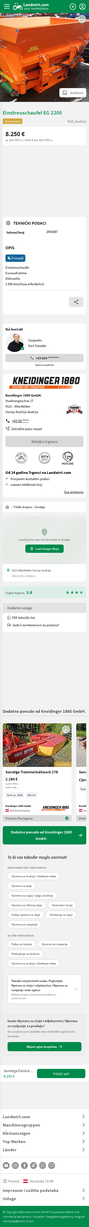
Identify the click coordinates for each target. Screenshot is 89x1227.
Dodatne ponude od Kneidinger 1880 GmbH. (44, 711)
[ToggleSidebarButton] (7, 6)
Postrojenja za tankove (25, 954)
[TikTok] (33, 1165)
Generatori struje (62, 905)
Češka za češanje (21, 944)
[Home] (31, 6)
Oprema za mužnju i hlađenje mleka (33, 876)
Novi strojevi (12, 121)
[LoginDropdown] (82, 7)
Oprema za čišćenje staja (26, 905)
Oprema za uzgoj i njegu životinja (32, 895)
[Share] (76, 302)
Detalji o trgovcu (44, 441)
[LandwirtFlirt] (51, 1165)
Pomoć (14, 1181)
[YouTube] (6, 1165)
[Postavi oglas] (73, 7)
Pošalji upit (61, 1073)
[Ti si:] (8, 507)
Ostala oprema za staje (25, 915)
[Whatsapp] (42, 1165)
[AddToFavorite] (82, 19)
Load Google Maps (47, 549)
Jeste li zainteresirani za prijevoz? (35, 625)
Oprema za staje (21, 886)
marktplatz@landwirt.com (18, 1221)
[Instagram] (15, 1165)
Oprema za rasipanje (24, 924)
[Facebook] (24, 1165)
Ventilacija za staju (61, 915)
